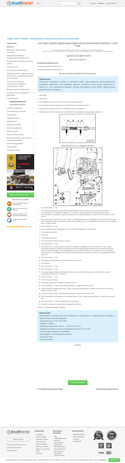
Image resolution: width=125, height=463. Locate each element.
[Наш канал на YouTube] (109, 445)
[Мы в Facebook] (101, 445)
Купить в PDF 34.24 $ (18, 195)
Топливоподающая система (51, 389)
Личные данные (78, 437)
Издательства (40, 442)
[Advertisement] (62, 21)
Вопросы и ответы (42, 446)
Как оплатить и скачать (20, 199)
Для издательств (59, 449)
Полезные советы (42, 439)
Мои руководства (79, 434)
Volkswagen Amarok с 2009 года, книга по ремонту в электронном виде (54, 38)
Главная (9, 38)
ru (38, 3)
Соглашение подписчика (14, 447)
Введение (10, 47)
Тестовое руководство (77, 440)
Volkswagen (24, 38)
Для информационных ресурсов (60, 438)
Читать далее (77, 382)
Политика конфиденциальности (16, 444)
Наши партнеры (41, 444)
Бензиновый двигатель (17, 104)
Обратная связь (18, 439)
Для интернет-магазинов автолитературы (59, 444)
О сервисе (92, 3)
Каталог (101, 3)
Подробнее (102, 460)
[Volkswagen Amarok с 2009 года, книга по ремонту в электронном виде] (31, 188)
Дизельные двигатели (18, 101)
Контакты (39, 453)
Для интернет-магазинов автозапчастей (59, 453)
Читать (19, 172)
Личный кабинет (111, 3)
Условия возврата (12, 450)
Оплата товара (41, 437)
